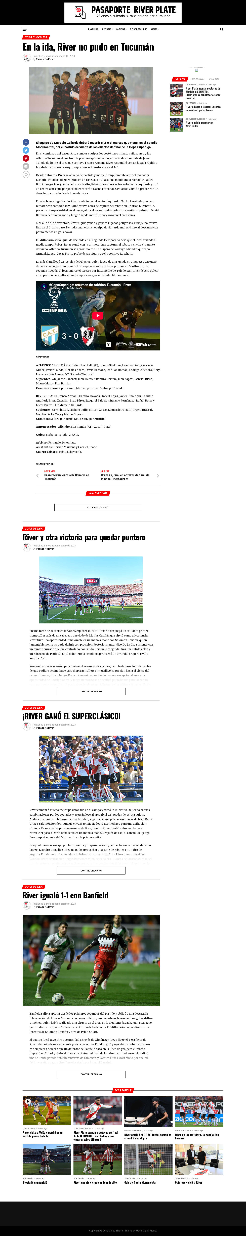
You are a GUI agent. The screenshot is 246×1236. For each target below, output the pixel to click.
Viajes (154, 29)
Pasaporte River (45, 59)
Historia (106, 29)
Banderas (93, 29)
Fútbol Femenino (138, 29)
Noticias (120, 29)
